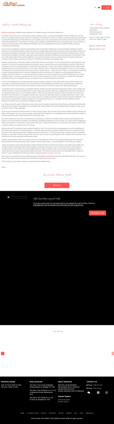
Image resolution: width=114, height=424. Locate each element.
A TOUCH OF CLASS (32, 413)
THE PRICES (52, 413)
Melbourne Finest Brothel (30, 161)
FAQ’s (75, 413)
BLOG (81, 413)
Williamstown (50, 390)
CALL (107, 7)
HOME (22, 413)
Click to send (100, 49)
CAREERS (69, 413)
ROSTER (60, 413)
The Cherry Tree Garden (13, 161)
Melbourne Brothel (46, 156)
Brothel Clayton (63, 401)
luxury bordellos (57, 141)
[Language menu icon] (99, 7)
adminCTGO (7, 369)
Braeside (49, 397)
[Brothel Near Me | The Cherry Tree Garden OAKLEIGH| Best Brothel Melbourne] (14, 4)
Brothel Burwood (64, 399)
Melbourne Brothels (8, 32)
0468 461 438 (100, 46)
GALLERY (43, 413)
